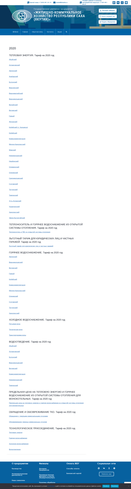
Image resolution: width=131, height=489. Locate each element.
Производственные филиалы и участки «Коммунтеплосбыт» (47, 476)
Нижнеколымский (15, 156)
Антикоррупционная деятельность (20, 474)
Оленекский (13, 173)
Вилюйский (13, 105)
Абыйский (13, 59)
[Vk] (118, 2)
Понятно (106, 486)
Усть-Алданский (15, 201)
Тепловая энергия (15, 432)
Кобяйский (13, 133)
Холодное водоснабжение (18, 444)
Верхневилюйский (16, 93)
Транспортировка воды (17, 335)
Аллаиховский (14, 65)
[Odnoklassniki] (122, 2)
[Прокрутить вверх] (125, 481)
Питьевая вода (14, 324)
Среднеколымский (16, 178)
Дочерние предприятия (44, 469)
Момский (12, 150)
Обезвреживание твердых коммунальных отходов (28, 422)
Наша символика (18, 480)
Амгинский (13, 71)
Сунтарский (13, 184)
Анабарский (13, 76)
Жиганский (13, 122)
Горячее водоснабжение (18, 438)
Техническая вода (15, 329)
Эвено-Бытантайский (17, 218)
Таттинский (13, 190)
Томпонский (13, 195)
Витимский (13, 110)
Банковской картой (73, 473)
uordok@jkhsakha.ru (61, 2)
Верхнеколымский (16, 99)
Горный (11, 116)
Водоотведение (15, 449)
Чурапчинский (14, 207)
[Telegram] (126, 2)
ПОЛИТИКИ (51, 486)
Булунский (13, 82)
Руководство (17, 469)
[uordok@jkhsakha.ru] (54, 2)
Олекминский (14, 167)
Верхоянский (14, 88)
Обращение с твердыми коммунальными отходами (28, 416)
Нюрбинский (14, 161)
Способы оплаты (73, 469)
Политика (115, 486)
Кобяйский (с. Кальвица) (18, 127)
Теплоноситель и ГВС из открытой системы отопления (29, 232)
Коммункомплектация (17, 139)
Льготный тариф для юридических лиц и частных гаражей (31, 246)
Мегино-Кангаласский (17, 144)
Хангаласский (14, 212)
